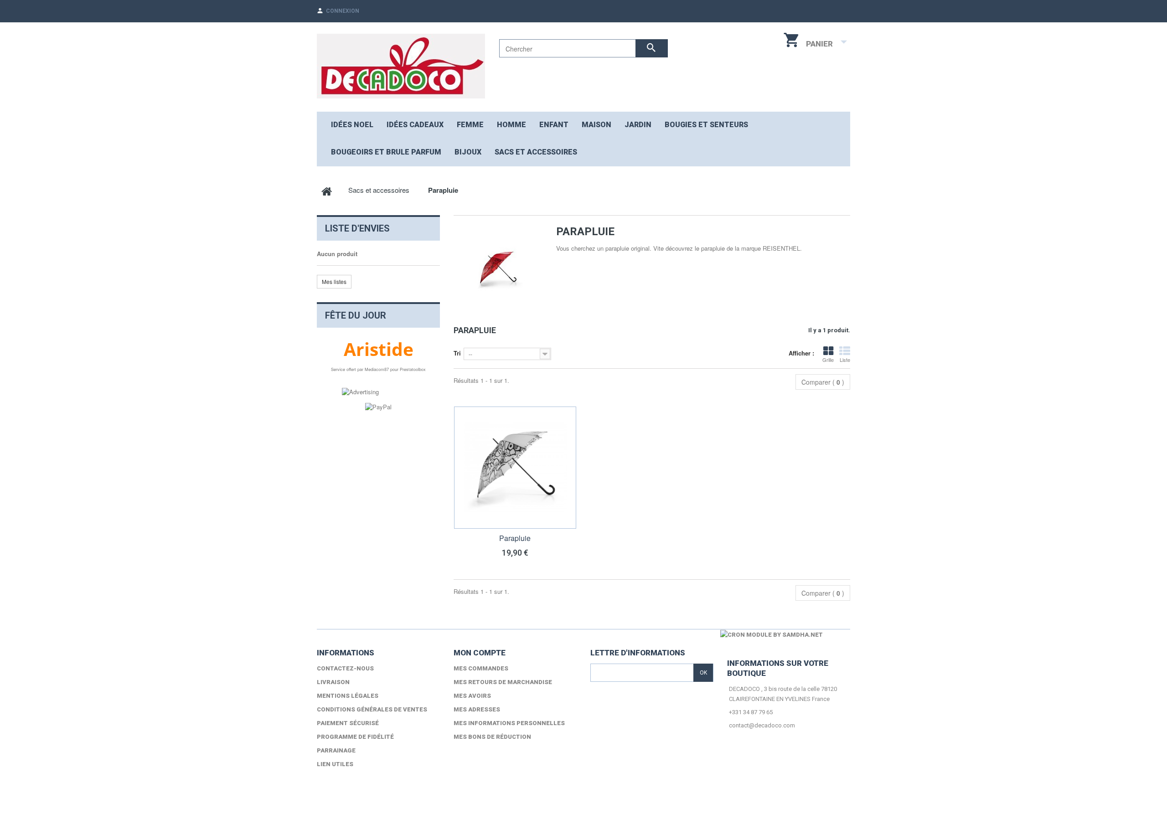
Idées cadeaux (415, 124)
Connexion (342, 11)
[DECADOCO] (401, 66)
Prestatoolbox (413, 369)
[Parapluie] (515, 468)
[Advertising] (360, 391)
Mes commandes (481, 668)
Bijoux (467, 152)
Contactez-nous (345, 668)
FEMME (470, 124)
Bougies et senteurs (706, 124)
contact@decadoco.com (762, 725)
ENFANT (553, 124)
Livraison (333, 682)
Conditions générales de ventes (372, 709)
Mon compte (480, 652)
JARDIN (638, 124)
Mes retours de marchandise (503, 682)
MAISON (596, 124)
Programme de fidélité (355, 736)
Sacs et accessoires (536, 152)
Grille (828, 359)
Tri (457, 353)
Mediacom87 (377, 369)
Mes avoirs (472, 695)
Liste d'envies (357, 228)
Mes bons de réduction (492, 736)
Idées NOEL (352, 124)
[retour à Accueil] (326, 190)
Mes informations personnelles (509, 723)
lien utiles (335, 764)
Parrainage (336, 750)
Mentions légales (347, 695)
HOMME (511, 124)
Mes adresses (477, 709)
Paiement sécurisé (348, 723)
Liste (845, 359)
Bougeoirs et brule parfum (386, 152)
